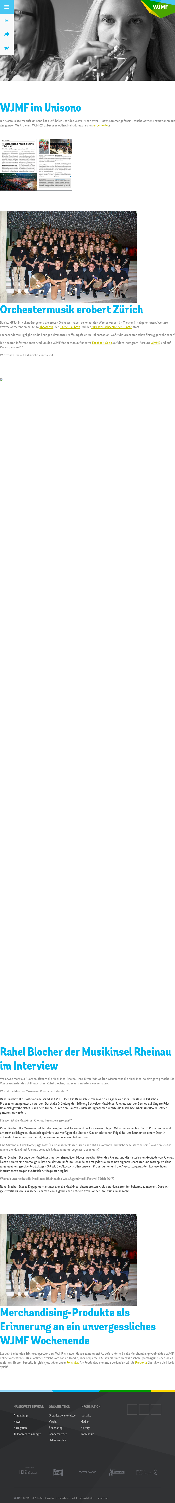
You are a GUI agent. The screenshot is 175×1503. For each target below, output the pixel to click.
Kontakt (86, 1415)
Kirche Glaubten (70, 327)
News (17, 1422)
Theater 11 (46, 327)
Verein (53, 1422)
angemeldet (101, 125)
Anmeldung (21, 1415)
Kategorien (20, 1428)
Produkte (141, 1362)
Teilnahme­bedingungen (27, 1434)
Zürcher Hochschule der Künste (111, 327)
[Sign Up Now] (7, 48)
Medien (85, 1422)
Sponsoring (55, 1428)
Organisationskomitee (62, 1415)
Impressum (87, 1434)
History (85, 1428)
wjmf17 (155, 343)
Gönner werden (58, 1434)
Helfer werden (57, 1440)
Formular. (73, 1362)
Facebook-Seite (102, 343)
